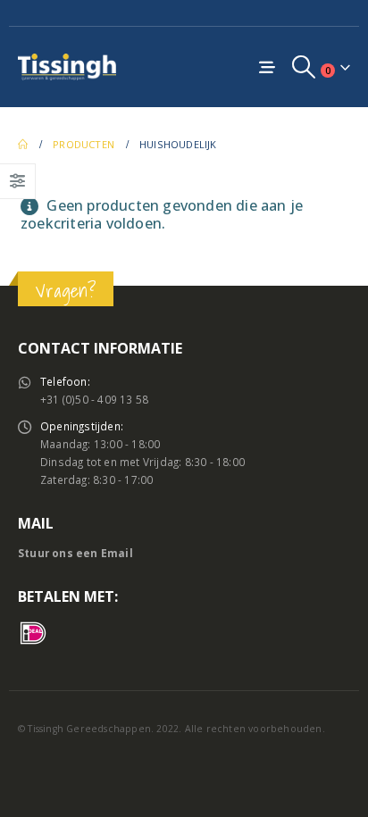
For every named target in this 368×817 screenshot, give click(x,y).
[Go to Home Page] (23, 145)
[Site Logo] (67, 66)
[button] (304, 67)
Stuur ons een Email (75, 553)
